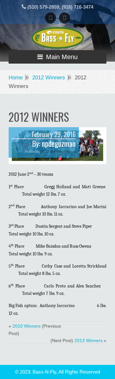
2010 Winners (26, 326)
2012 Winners (48, 78)
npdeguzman (59, 143)
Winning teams (63, 151)
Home (16, 78)
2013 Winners (88, 340)
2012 (44, 151)
